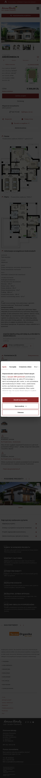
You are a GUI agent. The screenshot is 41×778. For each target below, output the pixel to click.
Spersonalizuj (19, 406)
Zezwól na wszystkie (20, 400)
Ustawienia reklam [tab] (25, 367)
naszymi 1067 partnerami (16, 376)
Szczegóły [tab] (12, 367)
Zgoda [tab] (4, 367)
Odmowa (21, 412)
